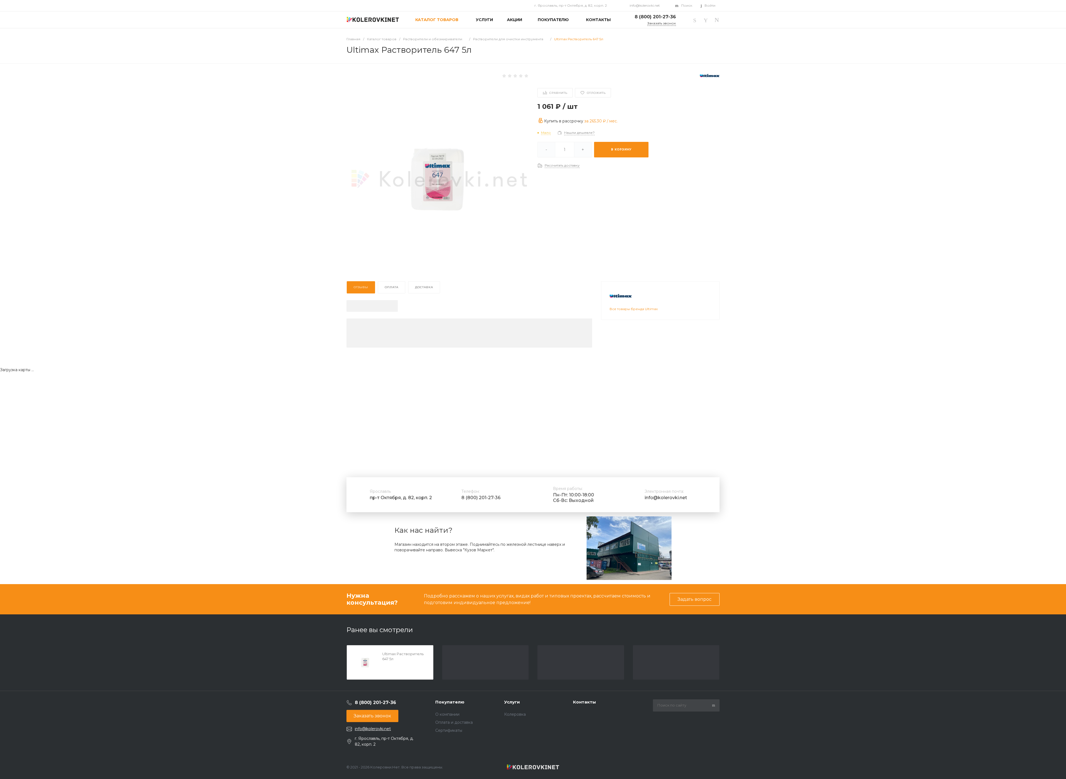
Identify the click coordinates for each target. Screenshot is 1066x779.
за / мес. (601, 120)
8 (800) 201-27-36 (481, 497)
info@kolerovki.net (645, 5)
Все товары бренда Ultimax (634, 309)
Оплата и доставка (454, 722)
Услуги (512, 702)
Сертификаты (448, 730)
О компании (447, 714)
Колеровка (515, 714)
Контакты (584, 702)
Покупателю (449, 702)
